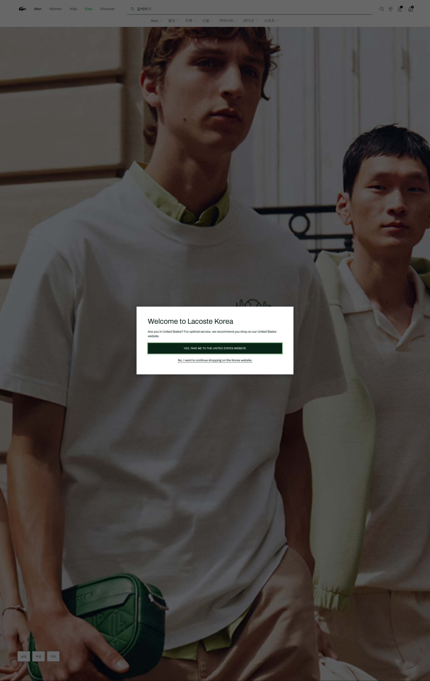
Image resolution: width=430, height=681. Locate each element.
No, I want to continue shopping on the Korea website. (215, 360)
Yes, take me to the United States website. (215, 348)
